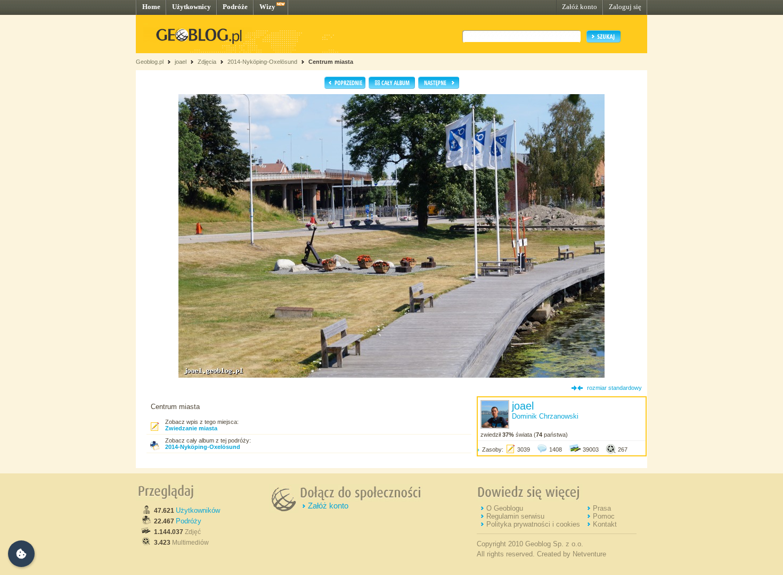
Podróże (235, 7)
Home (151, 7)
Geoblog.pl (150, 62)
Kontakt (605, 524)
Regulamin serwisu (515, 516)
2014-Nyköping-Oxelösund (262, 62)
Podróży (188, 521)
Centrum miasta (330, 62)
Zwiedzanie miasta (191, 428)
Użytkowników (198, 510)
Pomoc (604, 516)
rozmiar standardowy (614, 388)
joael (180, 62)
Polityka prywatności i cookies (533, 524)
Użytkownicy (191, 7)
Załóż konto (579, 7)
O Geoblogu (504, 508)
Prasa (602, 508)
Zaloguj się (625, 7)
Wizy (267, 7)
